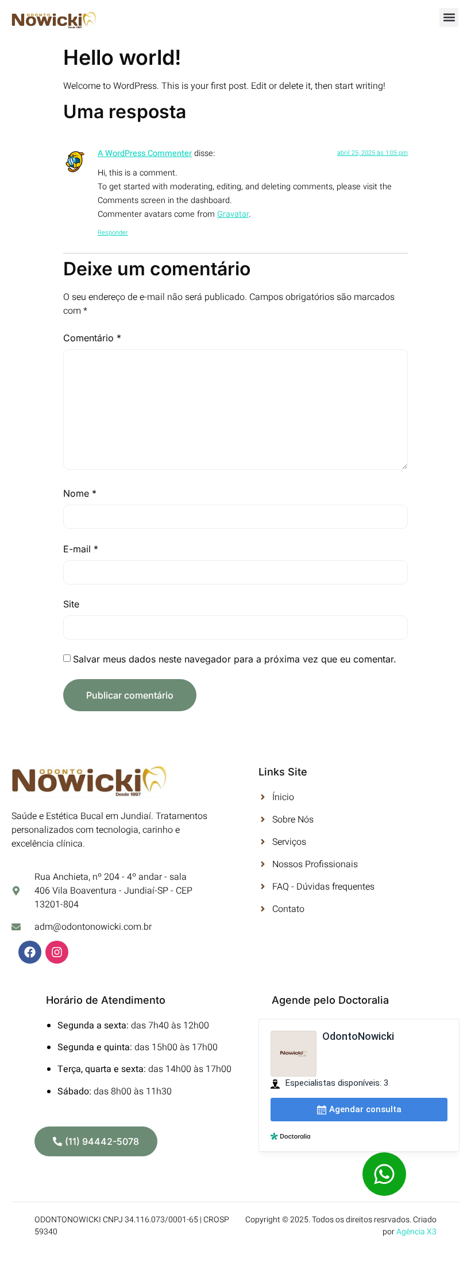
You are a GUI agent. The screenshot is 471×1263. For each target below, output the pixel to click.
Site (71, 604)
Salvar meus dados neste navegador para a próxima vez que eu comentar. (234, 659)
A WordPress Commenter (145, 153)
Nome (79, 493)
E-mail (80, 549)
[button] (448, 17)
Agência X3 (416, 1232)
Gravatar (233, 214)
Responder (113, 232)
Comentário (92, 338)
